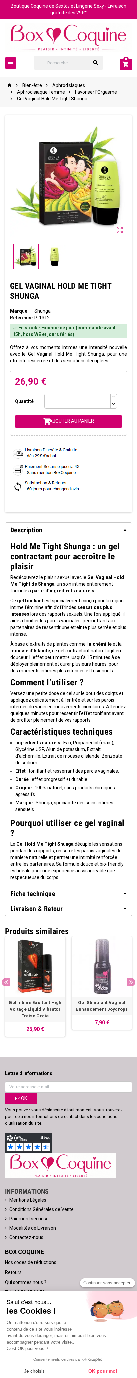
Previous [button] (6, 982)
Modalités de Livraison (32, 1228)
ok (23, 1098)
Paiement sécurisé (29, 1218)
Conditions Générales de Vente (41, 1209)
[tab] (68, 530)
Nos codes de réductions (30, 1262)
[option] (35, 986)
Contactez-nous (26, 1237)
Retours (13, 1272)
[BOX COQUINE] (68, 36)
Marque (18, 311)
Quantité (24, 401)
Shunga (42, 311)
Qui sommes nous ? (25, 1282)
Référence (21, 317)
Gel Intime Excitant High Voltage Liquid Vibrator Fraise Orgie (35, 1009)
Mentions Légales (27, 1200)
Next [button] (131, 982)
